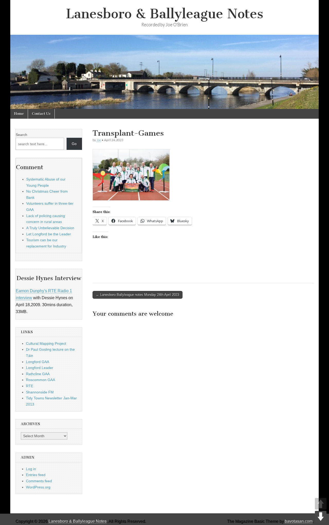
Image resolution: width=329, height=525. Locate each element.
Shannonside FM (40, 392)
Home (19, 113)
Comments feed (39, 481)
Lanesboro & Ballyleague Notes (164, 14)
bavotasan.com (299, 521)
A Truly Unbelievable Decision (50, 228)
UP (320, 504)
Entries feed (35, 475)
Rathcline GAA (38, 374)
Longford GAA (37, 362)
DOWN (320, 516)
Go (74, 144)
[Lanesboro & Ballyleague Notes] (164, 72)
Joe (98, 140)
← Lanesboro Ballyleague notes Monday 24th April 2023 (137, 295)
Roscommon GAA (40, 380)
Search (21, 135)
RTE (29, 386)
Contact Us (41, 113)
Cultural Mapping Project (46, 343)
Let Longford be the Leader (48, 234)
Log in (31, 469)
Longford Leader (39, 368)
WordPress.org (38, 487)
